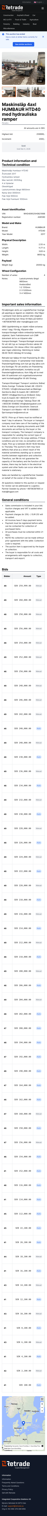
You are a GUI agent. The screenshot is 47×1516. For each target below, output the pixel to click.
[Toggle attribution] (42, 1446)
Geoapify (15, 1446)
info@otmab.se (9, 401)
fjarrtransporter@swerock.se (15, 412)
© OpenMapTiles (34, 1446)
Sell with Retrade (8, 1493)
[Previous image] (7, 68)
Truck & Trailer (20, 20)
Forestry (6, 24)
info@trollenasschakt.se (22, 389)
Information (26, 2)
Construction (8, 15)
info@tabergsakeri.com (30, 403)
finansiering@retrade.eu (13, 372)
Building (16, 24)
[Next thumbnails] (44, 91)
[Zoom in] (42, 1404)
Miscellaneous (9, 28)
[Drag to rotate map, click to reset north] (42, 1411)
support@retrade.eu (16, 1506)
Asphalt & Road (23, 15)
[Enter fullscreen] (42, 1399)
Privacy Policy (7, 1489)
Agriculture (34, 20)
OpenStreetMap (16, 1448)
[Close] (43, 37)
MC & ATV (7, 20)
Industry (26, 24)
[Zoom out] (42, 1407)
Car (34, 15)
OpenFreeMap (24, 1446)
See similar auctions (23, 44)
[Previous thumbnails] (2, 91)
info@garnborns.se (17, 395)
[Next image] (40, 68)
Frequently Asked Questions (13, 1482)
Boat (35, 24)
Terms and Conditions (10, 1486)
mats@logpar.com (29, 321)
